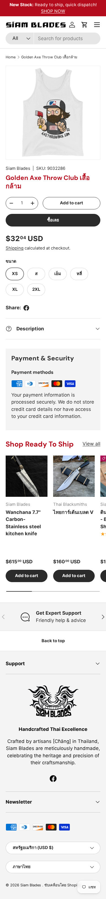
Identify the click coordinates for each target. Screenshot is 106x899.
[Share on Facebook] (26, 308)
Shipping (14, 248)
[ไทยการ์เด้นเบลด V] (74, 476)
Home (11, 57)
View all (91, 444)
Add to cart (71, 202)
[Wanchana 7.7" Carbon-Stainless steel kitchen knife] (26, 476)
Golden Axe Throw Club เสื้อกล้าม (49, 57)
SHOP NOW (53, 11)
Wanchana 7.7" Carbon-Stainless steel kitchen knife (23, 523)
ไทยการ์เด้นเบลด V (73, 512)
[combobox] (53, 38)
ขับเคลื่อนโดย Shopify (62, 885)
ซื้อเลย (53, 220)
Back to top (53, 640)
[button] (84, 25)
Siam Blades (18, 168)
